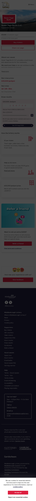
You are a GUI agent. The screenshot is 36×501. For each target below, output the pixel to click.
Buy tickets (18, 42)
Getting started (9, 365)
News (6, 318)
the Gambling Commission (15, 469)
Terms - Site (8, 375)
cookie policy (18, 487)
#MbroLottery (9, 306)
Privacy (6, 320)
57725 (6, 474)
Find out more (9, 171)
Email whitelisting (10, 381)
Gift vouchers (8, 333)
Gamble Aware (20, 441)
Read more (5, 71)
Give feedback (18, 280)
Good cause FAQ (10, 363)
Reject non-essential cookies (18, 497)
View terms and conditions (13, 248)
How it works (8, 340)
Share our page (18, 48)
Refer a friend (8, 348)
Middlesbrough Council (12, 466)
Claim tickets (8, 335)
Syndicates (8, 345)
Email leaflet (8, 360)
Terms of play (8, 378)
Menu (32, 4)
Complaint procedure (11, 386)
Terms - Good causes (11, 373)
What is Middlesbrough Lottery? (15, 315)
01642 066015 (12, 407)
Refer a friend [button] (18, 244)
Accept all (18, 492)
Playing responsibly (10, 388)
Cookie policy (8, 323)
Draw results (8, 343)
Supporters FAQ (9, 338)
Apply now (8, 355)
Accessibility (8, 383)
